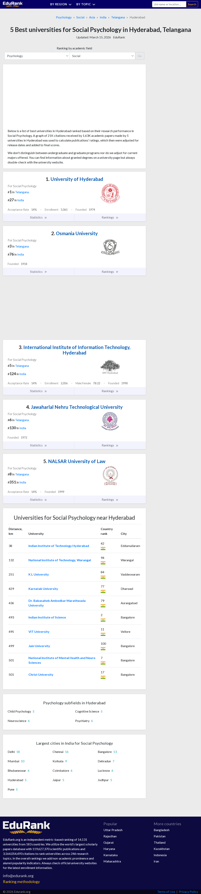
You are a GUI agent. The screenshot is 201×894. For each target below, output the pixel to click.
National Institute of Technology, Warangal (59, 560)
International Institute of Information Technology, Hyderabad (74, 350)
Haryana (109, 848)
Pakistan (159, 836)
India (103, 17)
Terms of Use (166, 891)
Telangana (118, 17)
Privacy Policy (188, 891)
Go (140, 56)
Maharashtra (112, 861)
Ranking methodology (21, 881)
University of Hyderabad (74, 179)
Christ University (40, 674)
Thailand (159, 842)
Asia (92, 17)
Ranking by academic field (74, 48)
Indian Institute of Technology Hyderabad (58, 546)
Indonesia (160, 855)
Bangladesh (161, 830)
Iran (156, 861)
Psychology (64, 17)
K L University (38, 574)
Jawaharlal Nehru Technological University (74, 407)
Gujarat (108, 842)
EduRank (119, 37)
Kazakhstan (162, 848)
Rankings (108, 217)
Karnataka (110, 855)
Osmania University (74, 233)
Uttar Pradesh (112, 830)
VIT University (38, 631)
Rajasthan (110, 836)
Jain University (39, 646)
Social (80, 17)
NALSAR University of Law (74, 461)
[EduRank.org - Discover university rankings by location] (13, 4)
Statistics (36, 217)
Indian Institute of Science (47, 617)
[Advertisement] (37, 98)
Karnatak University (43, 588)
